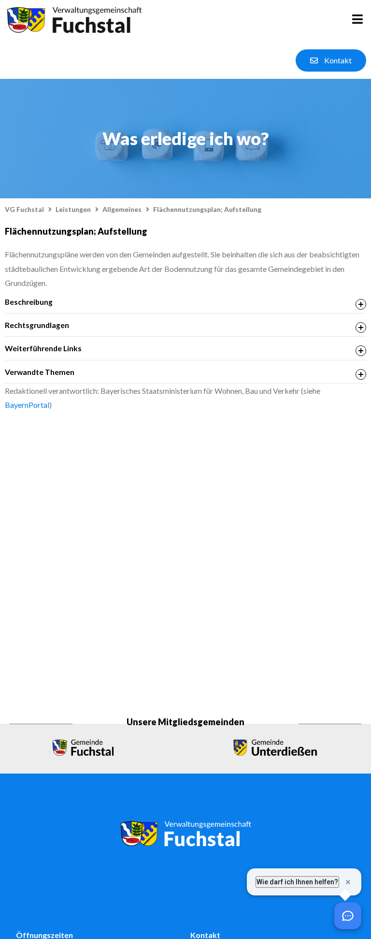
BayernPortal (27, 404)
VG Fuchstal (24, 209)
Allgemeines (122, 209)
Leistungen (73, 209)
